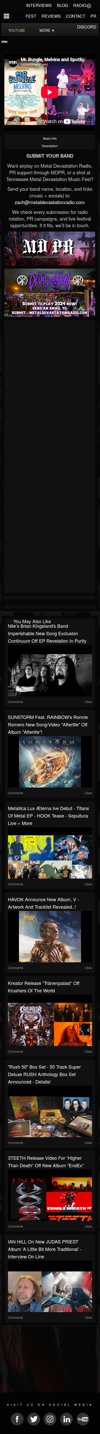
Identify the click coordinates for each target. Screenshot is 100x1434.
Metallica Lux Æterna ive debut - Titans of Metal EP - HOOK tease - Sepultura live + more (48, 815)
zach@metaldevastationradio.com (50, 202)
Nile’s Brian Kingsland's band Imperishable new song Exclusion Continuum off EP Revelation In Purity (47, 633)
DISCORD (86, 27)
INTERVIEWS (39, 5)
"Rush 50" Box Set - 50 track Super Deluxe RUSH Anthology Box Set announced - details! (44, 1074)
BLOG (62, 5)
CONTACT (75, 16)
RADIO (79, 5)
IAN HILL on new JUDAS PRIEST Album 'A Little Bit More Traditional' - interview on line (45, 1249)
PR (93, 16)
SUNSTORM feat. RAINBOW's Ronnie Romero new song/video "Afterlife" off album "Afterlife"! (48, 724)
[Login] (88, 5)
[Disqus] (50, 390)
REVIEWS (51, 16)
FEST (31, 16)
